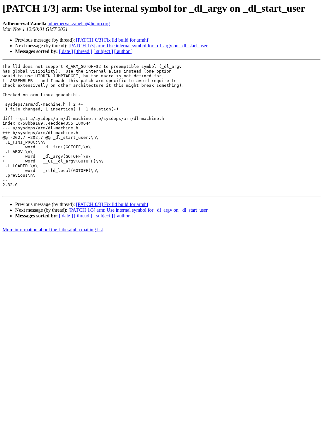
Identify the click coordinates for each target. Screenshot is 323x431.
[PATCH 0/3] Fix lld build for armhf (112, 40)
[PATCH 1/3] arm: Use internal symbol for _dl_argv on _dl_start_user (138, 45)
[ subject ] (103, 51)
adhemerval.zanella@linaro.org (79, 23)
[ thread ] (83, 51)
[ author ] (123, 51)
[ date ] (66, 51)
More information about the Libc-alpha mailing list (53, 229)
